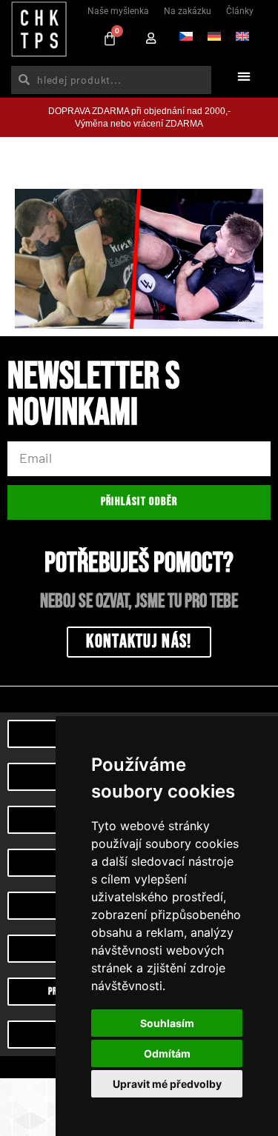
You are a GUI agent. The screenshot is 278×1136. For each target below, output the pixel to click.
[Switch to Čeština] (186, 34)
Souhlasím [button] (167, 1023)
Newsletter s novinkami (93, 397)
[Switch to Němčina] (214, 34)
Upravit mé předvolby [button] (167, 1083)
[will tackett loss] (139, 258)
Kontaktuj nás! (138, 641)
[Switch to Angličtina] (242, 34)
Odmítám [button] (167, 1053)
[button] (244, 76)
